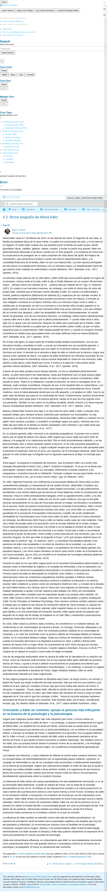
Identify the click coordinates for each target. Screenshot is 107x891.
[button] (9, 159)
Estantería (30, 209)
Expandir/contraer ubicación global (103, 208)
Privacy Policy (45, 884)
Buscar (7, 204)
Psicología (72, 209)
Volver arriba (8, 864)
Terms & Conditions (60, 884)
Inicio (14, 209)
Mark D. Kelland (18, 230)
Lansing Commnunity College (24, 233)
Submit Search (8, 53)
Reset (4, 71)
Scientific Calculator (13, 140)
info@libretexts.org (31, 887)
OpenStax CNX (46, 233)
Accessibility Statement (78, 884)
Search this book (7, 44)
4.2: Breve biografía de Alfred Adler (30, 854)
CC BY (13, 857)
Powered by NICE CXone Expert (39, 877)
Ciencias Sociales (51, 209)
